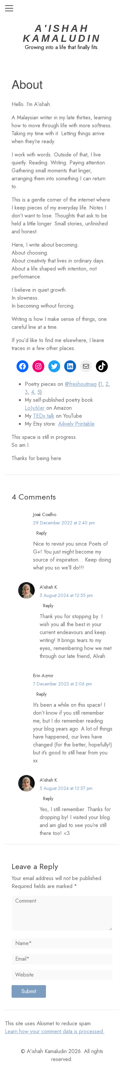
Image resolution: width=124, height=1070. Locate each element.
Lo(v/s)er (35, 408)
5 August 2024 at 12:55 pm (66, 595)
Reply (41, 533)
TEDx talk (43, 416)
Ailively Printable (76, 424)
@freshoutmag (81, 384)
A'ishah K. (49, 587)
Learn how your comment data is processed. (54, 1031)
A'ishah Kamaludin (62, 33)
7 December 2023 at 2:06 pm (62, 684)
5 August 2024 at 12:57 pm (66, 788)
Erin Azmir (43, 675)
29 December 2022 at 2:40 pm (64, 522)
